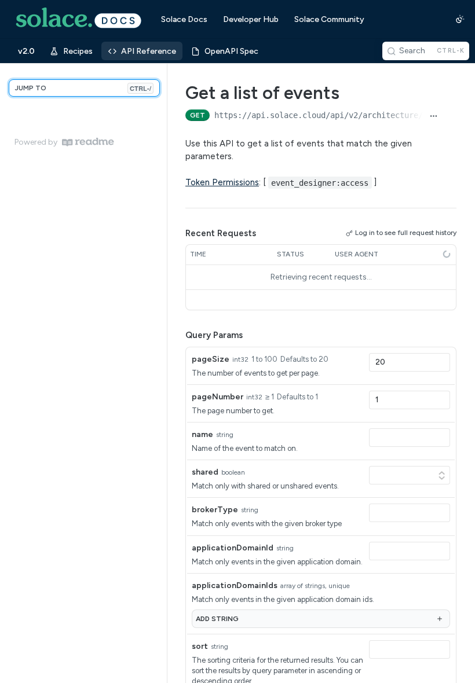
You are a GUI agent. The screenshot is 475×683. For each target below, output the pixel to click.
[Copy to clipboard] (450, 116)
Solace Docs (184, 19)
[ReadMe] (88, 142)
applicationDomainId (232, 548)
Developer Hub (251, 19)
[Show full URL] (433, 116)
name (202, 434)
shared (205, 472)
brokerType (215, 510)
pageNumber (217, 397)
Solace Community (329, 19)
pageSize (210, 359)
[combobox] (409, 362)
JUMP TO (83, 88)
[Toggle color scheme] (460, 19)
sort (200, 646)
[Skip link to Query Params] (177, 335)
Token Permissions (222, 182)
